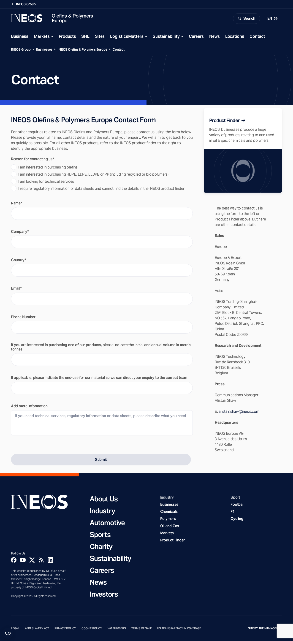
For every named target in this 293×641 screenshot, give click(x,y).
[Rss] (41, 560)
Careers (196, 36)
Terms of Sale (141, 628)
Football (237, 504)
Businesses (44, 49)
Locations (234, 36)
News (214, 36)
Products (67, 36)
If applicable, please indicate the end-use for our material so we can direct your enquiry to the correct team (99, 377)
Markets (42, 36)
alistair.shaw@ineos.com (239, 411)
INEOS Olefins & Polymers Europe (82, 49)
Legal (15, 628)
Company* (20, 231)
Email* (16, 288)
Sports (100, 534)
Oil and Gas (169, 526)
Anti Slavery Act (37, 628)
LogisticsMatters (127, 36)
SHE (85, 36)
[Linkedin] (50, 560)
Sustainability (166, 36)
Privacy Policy (65, 628)
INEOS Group (21, 49)
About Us (104, 499)
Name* (16, 203)
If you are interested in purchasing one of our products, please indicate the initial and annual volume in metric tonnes (100, 347)
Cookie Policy (91, 628)
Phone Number (23, 317)
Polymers (168, 518)
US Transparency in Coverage (179, 628)
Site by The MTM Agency (265, 628)
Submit (101, 459)
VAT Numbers (117, 628)
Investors (104, 594)
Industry (102, 511)
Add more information (29, 406)
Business (19, 36)
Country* (18, 260)
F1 (233, 511)
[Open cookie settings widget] (7, 633)
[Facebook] (13, 560)
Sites (100, 36)
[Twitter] (32, 560)
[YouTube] (23, 560)
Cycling (237, 518)
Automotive (107, 523)
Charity (101, 546)
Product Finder (172, 540)
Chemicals (169, 511)
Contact (257, 36)
